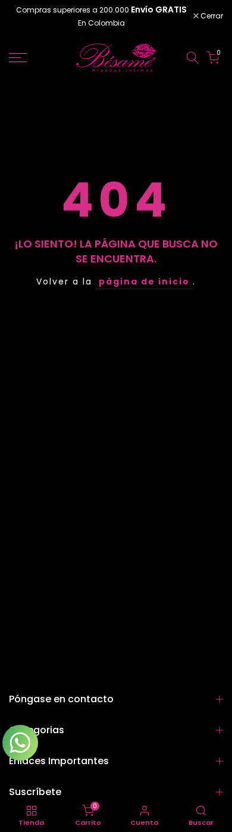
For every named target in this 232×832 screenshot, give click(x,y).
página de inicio (144, 281)
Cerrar (211, 16)
